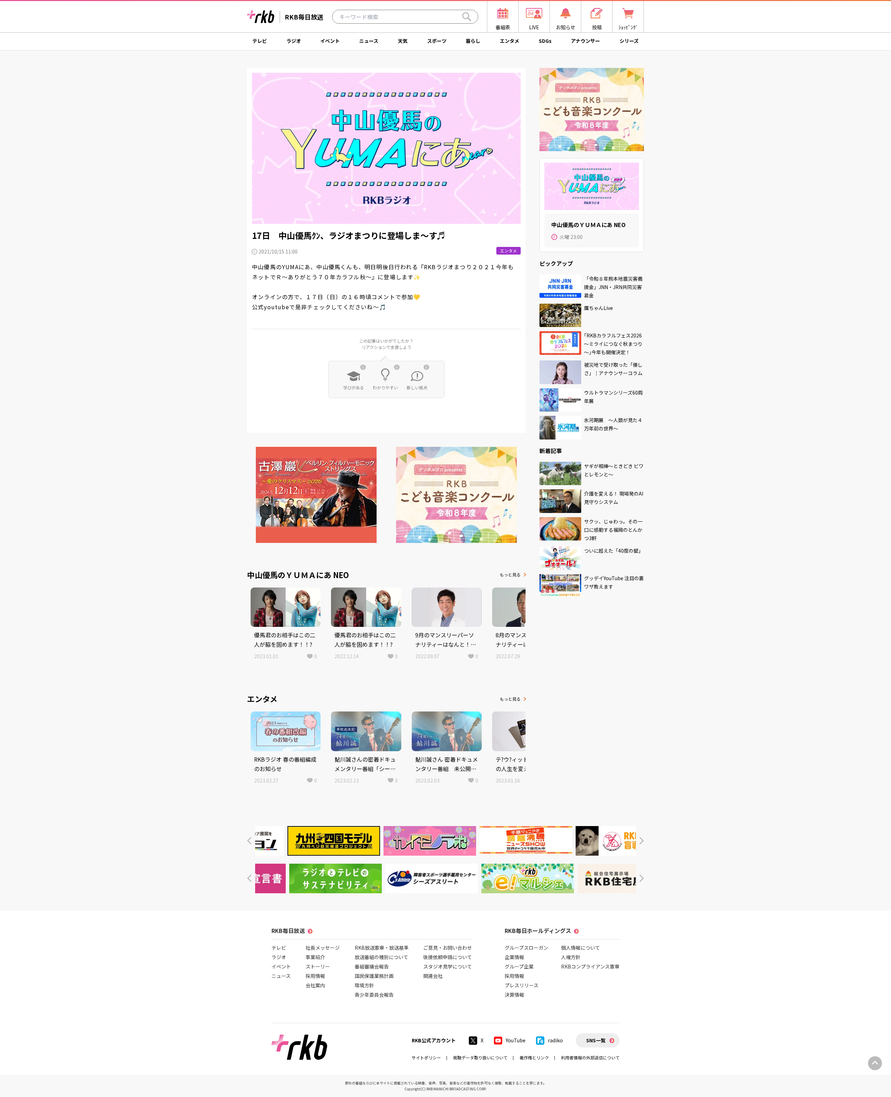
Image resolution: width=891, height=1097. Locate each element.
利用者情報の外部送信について (590, 1057)
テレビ (259, 40)
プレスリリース (521, 985)
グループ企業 (519, 966)
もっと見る (510, 574)
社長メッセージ (323, 947)
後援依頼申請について (447, 957)
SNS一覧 (596, 1040)
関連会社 (433, 975)
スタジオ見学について (447, 966)
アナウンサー (585, 40)
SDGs (545, 40)
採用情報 (315, 975)
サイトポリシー (426, 1057)
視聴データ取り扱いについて (480, 1057)
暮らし (473, 40)
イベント (330, 40)
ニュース (368, 40)
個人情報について (580, 947)
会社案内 (315, 985)
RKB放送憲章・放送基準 (382, 947)
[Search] (466, 16)
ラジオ (293, 40)
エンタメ (509, 40)
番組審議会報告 (372, 966)
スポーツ (437, 40)
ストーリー (318, 966)
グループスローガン (526, 947)
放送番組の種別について (381, 957)
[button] (249, 841)
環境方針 (364, 985)
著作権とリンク (534, 1057)
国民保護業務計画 (374, 975)
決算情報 (514, 994)
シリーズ (629, 40)
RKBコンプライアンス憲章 (590, 966)
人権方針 (571, 957)
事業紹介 (315, 957)
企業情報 (514, 957)
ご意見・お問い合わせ (447, 947)
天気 (403, 40)
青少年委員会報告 (374, 994)
